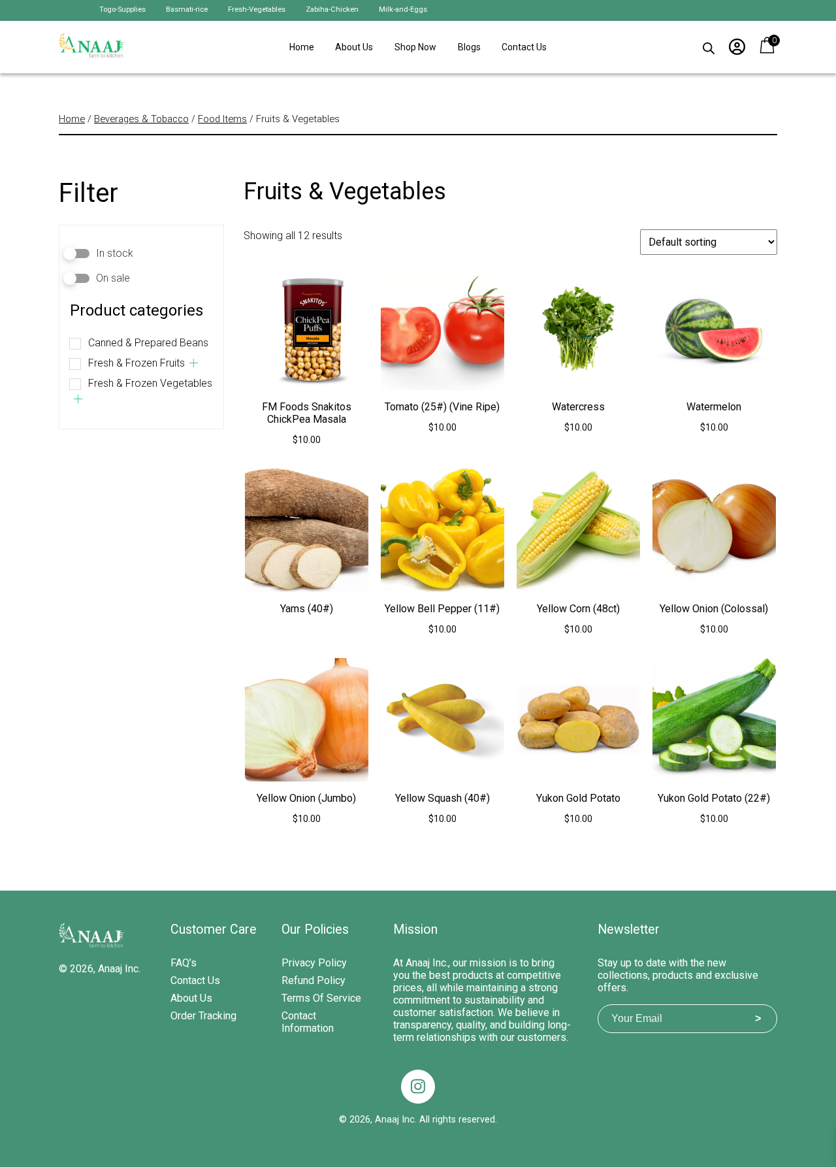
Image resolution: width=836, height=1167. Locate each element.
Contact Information (307, 1022)
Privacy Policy (314, 963)
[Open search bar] (708, 45)
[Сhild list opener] (193, 363)
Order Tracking (203, 1016)
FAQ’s (183, 963)
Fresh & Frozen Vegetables (150, 383)
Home (301, 47)
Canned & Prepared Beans (148, 343)
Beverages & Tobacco (141, 119)
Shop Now (415, 47)
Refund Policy (313, 980)
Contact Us (524, 47)
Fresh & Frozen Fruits (136, 363)
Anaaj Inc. (119, 968)
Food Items (222, 119)
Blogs (469, 47)
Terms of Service (321, 998)
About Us (354, 47)
